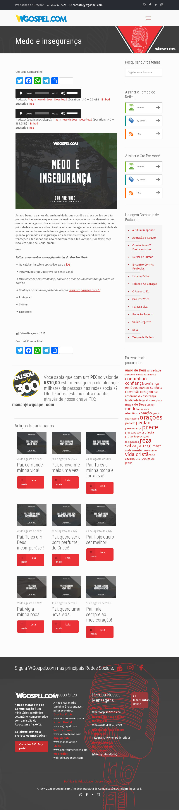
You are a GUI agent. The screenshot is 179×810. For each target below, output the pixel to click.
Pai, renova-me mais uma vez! (66, 467)
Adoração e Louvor (144, 237)
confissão (144, 387)
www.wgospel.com (65, 726)
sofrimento (133, 450)
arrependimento (134, 374)
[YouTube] (156, 5)
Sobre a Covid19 (105, 781)
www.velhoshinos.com (67, 734)
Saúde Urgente (141, 322)
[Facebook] (150, 5)
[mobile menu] (148, 18)
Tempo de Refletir (143, 337)
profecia (147, 432)
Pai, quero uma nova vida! (66, 611)
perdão (143, 423)
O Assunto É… (141, 291)
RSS (31, 103)
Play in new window (40, 99)
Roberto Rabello (142, 314)
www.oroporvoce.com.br (68, 718)
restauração (132, 441)
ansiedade (154, 370)
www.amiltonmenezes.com (70, 749)
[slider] (73, 93)
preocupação (133, 432)
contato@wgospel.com (88, 5)
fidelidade (132, 400)
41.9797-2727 (58, 5)
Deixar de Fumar (142, 257)
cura (156, 392)
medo (131, 408)
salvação (134, 446)
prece (150, 427)
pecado (130, 423)
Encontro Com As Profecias (143, 266)
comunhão (136, 378)
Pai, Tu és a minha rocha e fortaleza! (100, 470)
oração (146, 413)
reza (146, 440)
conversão (132, 392)
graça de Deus (135, 404)
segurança (153, 446)
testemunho (150, 450)
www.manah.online (65, 742)
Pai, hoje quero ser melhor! (100, 539)
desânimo (131, 396)
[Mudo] (63, 93)
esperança (149, 396)
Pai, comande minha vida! (30, 467)
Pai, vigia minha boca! (29, 611)
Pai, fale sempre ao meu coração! (99, 614)
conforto (156, 388)
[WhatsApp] (144, 5)
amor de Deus (135, 370)
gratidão (148, 400)
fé (140, 400)
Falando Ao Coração (144, 283)
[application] (48, 93)
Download (60, 99)
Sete (135, 329)
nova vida (143, 409)
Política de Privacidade (78, 781)
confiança (134, 383)
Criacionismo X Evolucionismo (141, 247)
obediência (132, 413)
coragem (146, 392)
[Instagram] (162, 5)
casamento (150, 374)
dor (140, 396)
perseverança (133, 428)
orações (150, 417)
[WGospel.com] (41, 18)
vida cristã (137, 454)
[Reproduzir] (21, 93)
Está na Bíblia (141, 276)
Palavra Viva (140, 306)
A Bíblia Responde (143, 230)
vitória (139, 459)
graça (159, 400)
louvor (150, 404)
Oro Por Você (140, 299)
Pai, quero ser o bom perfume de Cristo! (66, 542)
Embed (105, 99)
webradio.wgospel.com (68, 757)
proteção (131, 436)
